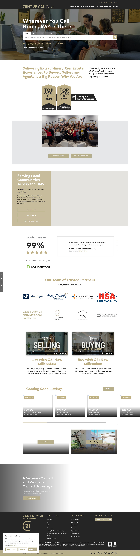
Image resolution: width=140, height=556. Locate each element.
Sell (48, 525)
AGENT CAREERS (58, 156)
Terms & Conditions (41, 553)
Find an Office (31, 215)
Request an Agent (52, 538)
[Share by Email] (1, 289)
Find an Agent (31, 210)
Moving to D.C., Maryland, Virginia (56, 531)
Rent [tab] (34, 33)
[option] (85, 246)
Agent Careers (75, 531)
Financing (49, 528)
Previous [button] (110, 422)
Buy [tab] (26, 33)
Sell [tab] (43, 33)
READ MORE (31, 498)
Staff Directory (75, 536)
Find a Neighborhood (31, 221)
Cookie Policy (13, 545)
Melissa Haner (83, 251)
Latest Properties (57, 553)
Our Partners (74, 525)
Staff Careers (75, 533)
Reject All (22, 549)
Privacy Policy (28, 553)
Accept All (32, 549)
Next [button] (115, 422)
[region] (21, 543)
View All (108, 388)
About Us (73, 528)
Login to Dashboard (103, 520)
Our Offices (74, 522)
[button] (99, 175)
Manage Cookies (11, 549)
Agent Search (75, 519)
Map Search (45, 442)
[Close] (37, 535)
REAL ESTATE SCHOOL (81, 156)
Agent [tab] (52, 33)
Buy (48, 522)
